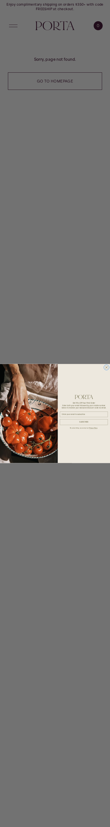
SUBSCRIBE (84, 422)
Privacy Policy (93, 428)
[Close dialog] (106, 367)
